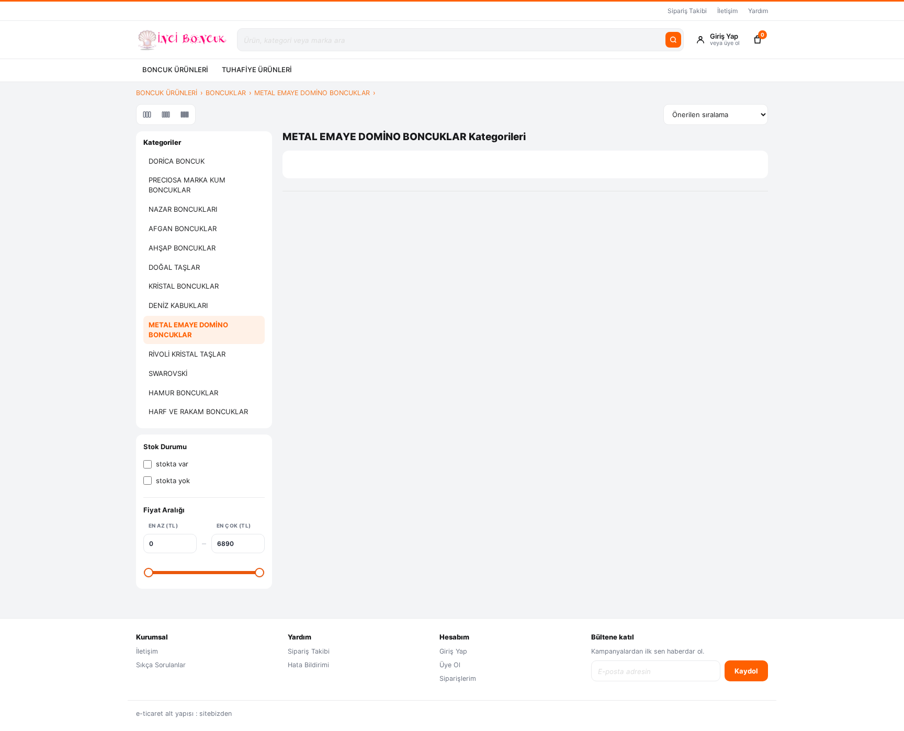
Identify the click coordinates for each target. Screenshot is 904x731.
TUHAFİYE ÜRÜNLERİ (257, 69)
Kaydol (746, 671)
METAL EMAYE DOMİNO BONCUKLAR (312, 93)
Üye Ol (449, 665)
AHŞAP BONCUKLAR (182, 248)
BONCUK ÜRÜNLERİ (175, 69)
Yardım (758, 11)
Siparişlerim (457, 678)
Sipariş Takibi (687, 11)
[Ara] (673, 40)
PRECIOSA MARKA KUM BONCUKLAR (187, 185)
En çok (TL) (234, 525)
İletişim (727, 11)
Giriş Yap (453, 651)
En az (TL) (163, 525)
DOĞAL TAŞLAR (174, 267)
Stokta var (172, 464)
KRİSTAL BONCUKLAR (184, 286)
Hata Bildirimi (308, 665)
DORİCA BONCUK (177, 161)
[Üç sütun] (147, 114)
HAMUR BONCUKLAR (183, 393)
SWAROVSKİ (168, 373)
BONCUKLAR (226, 93)
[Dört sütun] (166, 114)
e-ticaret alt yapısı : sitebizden (184, 713)
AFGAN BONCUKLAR (183, 228)
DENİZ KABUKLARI (178, 305)
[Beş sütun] (185, 114)
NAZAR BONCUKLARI (183, 209)
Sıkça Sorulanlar (161, 665)
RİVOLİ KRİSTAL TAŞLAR (187, 354)
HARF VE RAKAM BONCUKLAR (198, 411)
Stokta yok (173, 480)
